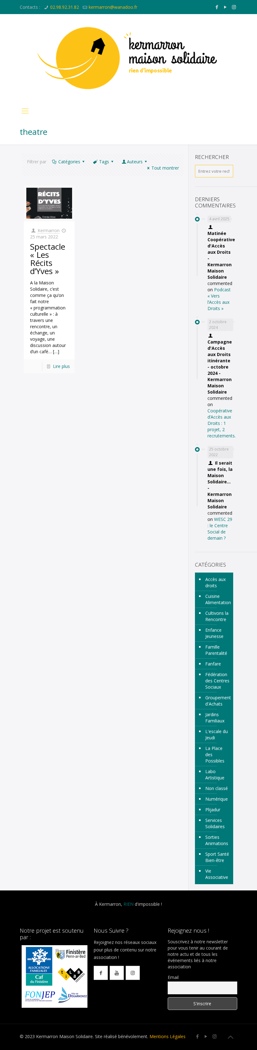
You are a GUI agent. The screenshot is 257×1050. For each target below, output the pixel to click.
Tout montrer (165, 168)
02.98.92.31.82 (64, 7)
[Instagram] (234, 7)
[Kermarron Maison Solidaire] (128, 58)
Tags (104, 162)
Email (173, 977)
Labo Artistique (214, 774)
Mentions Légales (167, 1036)
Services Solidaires (215, 823)
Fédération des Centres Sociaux (217, 680)
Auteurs (135, 162)
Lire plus (61, 366)
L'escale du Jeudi (216, 734)
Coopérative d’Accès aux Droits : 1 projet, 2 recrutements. (221, 423)
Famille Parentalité (216, 650)
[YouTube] (225, 7)
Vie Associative (216, 874)
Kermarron (49, 230)
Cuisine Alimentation (217, 599)
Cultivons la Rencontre (216, 616)
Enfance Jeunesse (214, 633)
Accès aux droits (215, 582)
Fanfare (213, 664)
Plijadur (212, 810)
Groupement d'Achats (217, 701)
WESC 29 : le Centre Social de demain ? (219, 528)
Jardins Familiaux (214, 717)
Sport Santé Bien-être (217, 857)
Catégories (69, 162)
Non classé (216, 788)
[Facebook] (217, 7)
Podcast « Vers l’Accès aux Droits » (219, 299)
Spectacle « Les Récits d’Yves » (47, 259)
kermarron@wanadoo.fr (113, 7)
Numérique (216, 799)
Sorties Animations (216, 840)
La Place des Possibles (214, 754)
